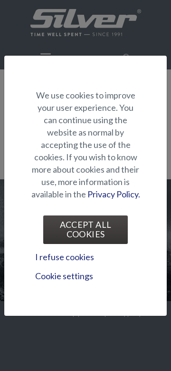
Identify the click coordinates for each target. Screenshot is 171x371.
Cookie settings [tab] (64, 276)
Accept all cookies (86, 229)
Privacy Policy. (113, 194)
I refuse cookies (64, 257)
